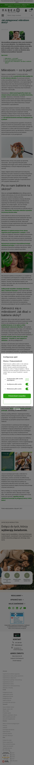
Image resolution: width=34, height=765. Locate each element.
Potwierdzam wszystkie (17, 396)
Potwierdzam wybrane (17, 402)
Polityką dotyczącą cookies (19, 365)
